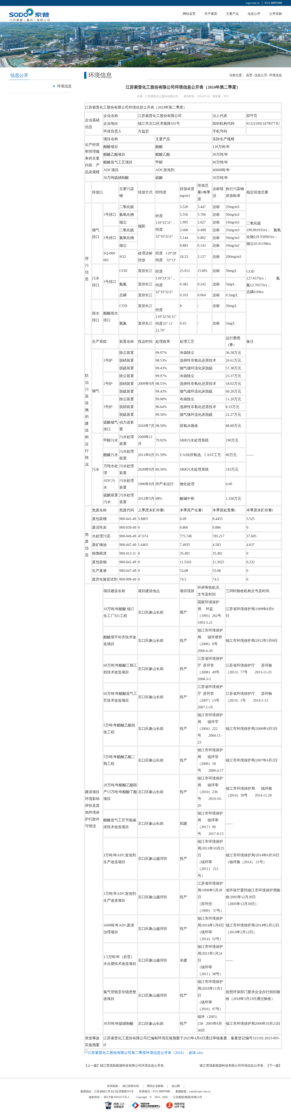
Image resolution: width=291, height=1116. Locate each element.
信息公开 (254, 13)
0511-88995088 (273, 3)
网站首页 (189, 13)
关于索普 (210, 13)
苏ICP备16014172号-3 (116, 1097)
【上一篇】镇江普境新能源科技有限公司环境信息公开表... (125, 1065)
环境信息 (275, 75)
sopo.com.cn (252, 3)
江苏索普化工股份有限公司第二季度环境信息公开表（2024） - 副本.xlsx (145, 1053)
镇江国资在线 (131, 1086)
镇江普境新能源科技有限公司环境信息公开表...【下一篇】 (241, 1065)
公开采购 (275, 13)
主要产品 (232, 13)
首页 (249, 75)
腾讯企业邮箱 (155, 1086)
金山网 (176, 1086)
